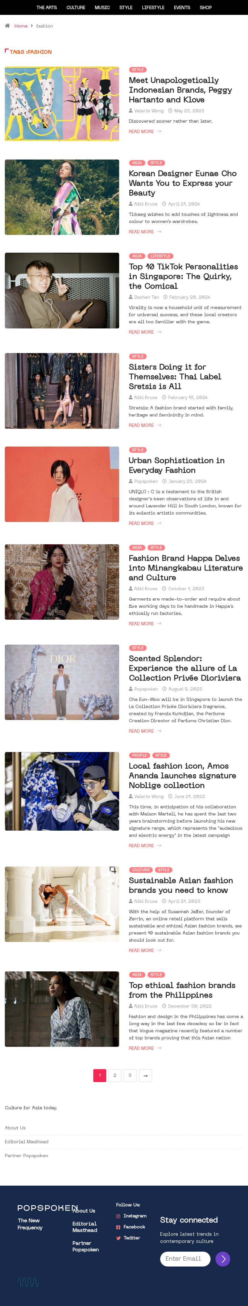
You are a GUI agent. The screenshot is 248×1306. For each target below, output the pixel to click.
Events (182, 8)
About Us (15, 1128)
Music (102, 8)
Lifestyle (153, 8)
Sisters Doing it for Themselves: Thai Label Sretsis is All (175, 377)
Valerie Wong (149, 111)
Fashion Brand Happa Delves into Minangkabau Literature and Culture (186, 568)
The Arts (46, 8)
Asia (137, 163)
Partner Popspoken (26, 1156)
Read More (141, 132)
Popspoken (146, 482)
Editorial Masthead (26, 1142)
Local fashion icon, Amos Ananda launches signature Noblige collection (182, 776)
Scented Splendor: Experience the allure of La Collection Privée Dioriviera (185, 668)
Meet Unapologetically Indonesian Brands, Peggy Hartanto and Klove (180, 90)
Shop (206, 8)
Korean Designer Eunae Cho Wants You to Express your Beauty (183, 183)
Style (125, 8)
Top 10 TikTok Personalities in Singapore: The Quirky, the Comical (183, 277)
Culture (76, 8)
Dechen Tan (146, 297)
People (139, 756)
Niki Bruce (146, 204)
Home (21, 26)
